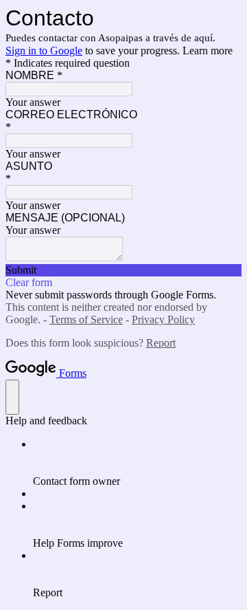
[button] (123, 270)
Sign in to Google (43, 50)
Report (161, 343)
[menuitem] (137, 463)
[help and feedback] (12, 397)
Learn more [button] (208, 50)
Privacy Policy (163, 319)
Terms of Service (86, 319)
